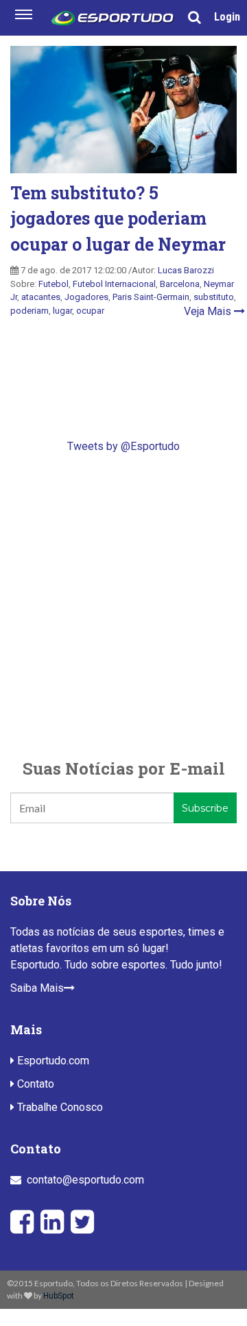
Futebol (53, 284)
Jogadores (86, 297)
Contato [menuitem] (34, 1083)
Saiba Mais (37, 987)
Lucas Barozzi (186, 270)
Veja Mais (209, 311)
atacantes (40, 297)
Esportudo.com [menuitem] (51, 1060)
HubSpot (58, 1296)
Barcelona (180, 284)
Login (227, 16)
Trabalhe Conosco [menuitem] (58, 1107)
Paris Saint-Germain (151, 297)
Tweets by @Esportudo (123, 446)
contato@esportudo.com (85, 1179)
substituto (213, 297)
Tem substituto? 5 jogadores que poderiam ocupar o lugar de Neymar (118, 218)
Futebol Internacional (114, 284)
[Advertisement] (123, 605)
